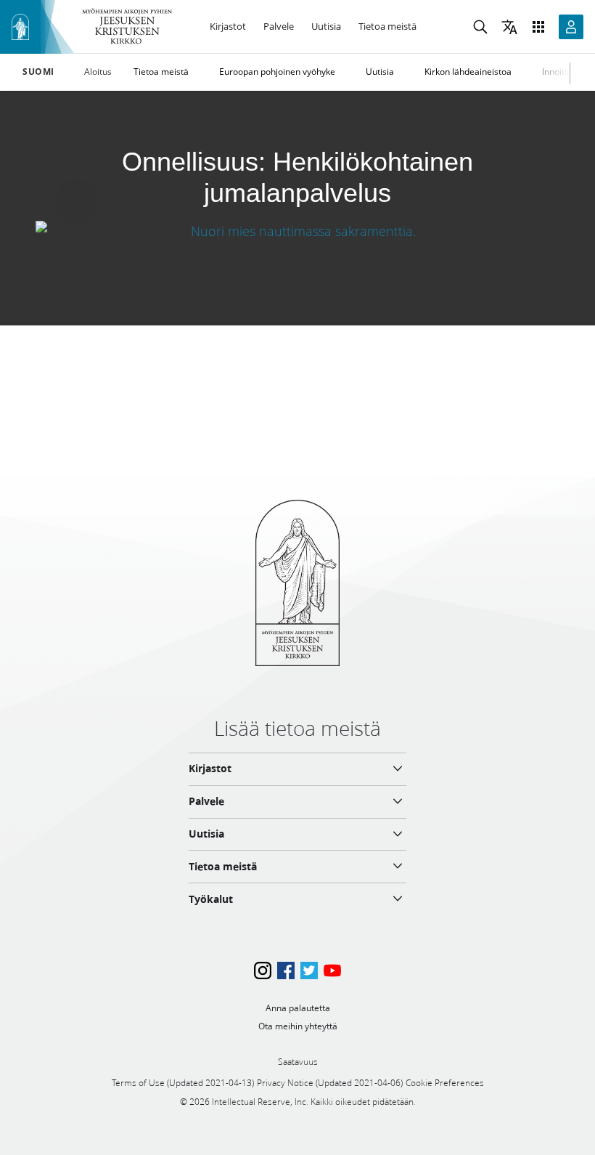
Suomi (38, 72)
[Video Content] (297, 230)
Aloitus (98, 71)
